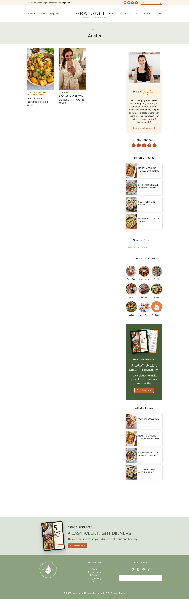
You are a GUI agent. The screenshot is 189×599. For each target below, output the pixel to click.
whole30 (40, 95)
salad (29, 93)
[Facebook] (125, 2)
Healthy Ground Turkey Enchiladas (148, 169)
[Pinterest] (132, 2)
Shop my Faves (56, 13)
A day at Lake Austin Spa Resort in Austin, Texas (71, 100)
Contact (158, 13)
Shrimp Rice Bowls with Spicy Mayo (148, 186)
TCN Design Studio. (115, 593)
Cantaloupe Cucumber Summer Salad (38, 102)
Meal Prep (148, 13)
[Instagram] (128, 2)
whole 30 (31, 95)
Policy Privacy (95, 578)
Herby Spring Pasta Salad (148, 220)
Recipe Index (94, 572)
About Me (32, 13)
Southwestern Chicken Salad (146, 203)
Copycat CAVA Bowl (148, 419)
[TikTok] (136, 2)
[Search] (158, 247)
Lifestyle (76, 93)
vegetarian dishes (42, 93)
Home (94, 29)
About (94, 569)
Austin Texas (65, 93)
